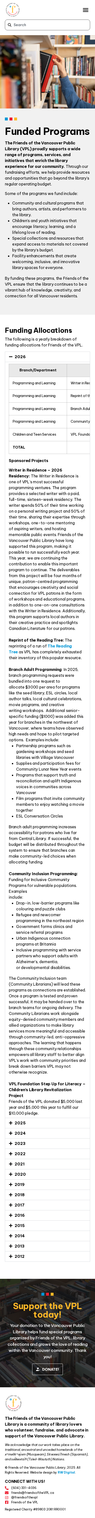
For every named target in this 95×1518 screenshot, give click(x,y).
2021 (19, 1164)
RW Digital (66, 1472)
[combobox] (47, 25)
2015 (19, 1225)
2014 (19, 1235)
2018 (19, 1194)
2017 (19, 1205)
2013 (19, 1246)
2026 (20, 356)
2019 (19, 1184)
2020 (20, 1174)
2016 (19, 1215)
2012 (19, 1256)
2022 (20, 1153)
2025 (20, 1122)
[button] (85, 9)
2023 (20, 1143)
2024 (20, 1133)
